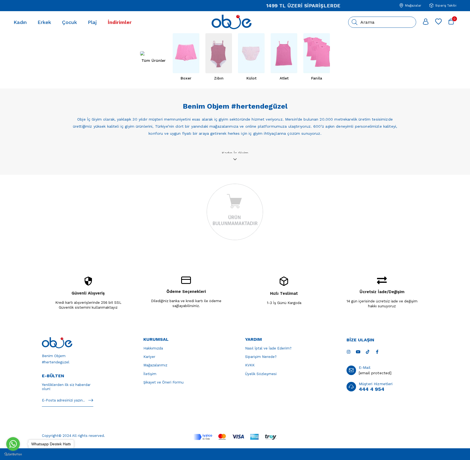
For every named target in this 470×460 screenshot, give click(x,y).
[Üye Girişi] (425, 22)
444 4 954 (371, 389)
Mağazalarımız (155, 365)
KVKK (250, 365)
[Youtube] (358, 352)
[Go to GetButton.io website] (13, 454)
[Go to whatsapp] (13, 444)
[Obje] (57, 342)
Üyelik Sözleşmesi (261, 374)
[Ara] (354, 22)
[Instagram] (348, 352)
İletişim (149, 374)
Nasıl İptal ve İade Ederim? (268, 348)
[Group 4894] (235, 437)
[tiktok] (367, 352)
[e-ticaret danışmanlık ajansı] (235, 453)
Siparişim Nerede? (261, 357)
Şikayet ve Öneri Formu (163, 382)
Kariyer (149, 357)
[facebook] (377, 352)
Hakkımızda (153, 348)
